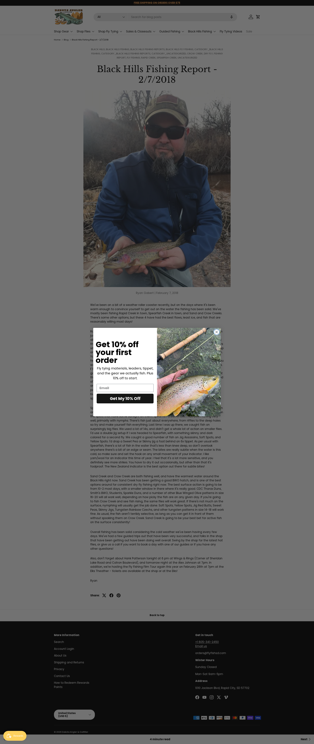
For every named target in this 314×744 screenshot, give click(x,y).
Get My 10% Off (125, 398)
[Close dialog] (216, 332)
